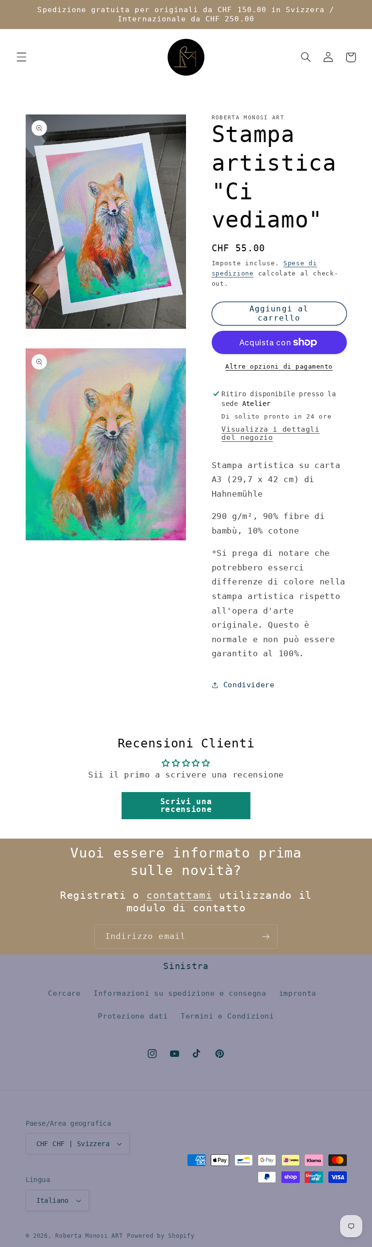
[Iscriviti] (266, 936)
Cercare (64, 993)
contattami (179, 895)
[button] (21, 57)
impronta (297, 993)
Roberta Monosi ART (89, 1235)
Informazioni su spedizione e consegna (179, 993)
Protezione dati (133, 1016)
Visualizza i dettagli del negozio (270, 433)
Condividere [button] (249, 684)
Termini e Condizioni (227, 1016)
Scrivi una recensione (186, 805)
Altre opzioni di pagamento (279, 366)
